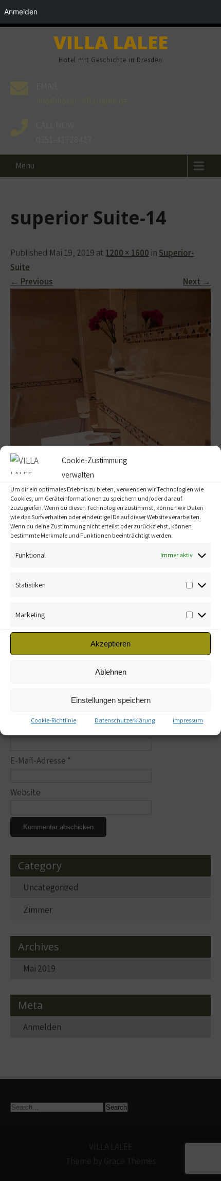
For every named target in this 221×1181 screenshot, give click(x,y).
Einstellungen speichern (111, 700)
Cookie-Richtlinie (53, 720)
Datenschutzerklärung (125, 720)
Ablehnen (110, 672)
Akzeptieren (110, 643)
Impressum (188, 720)
